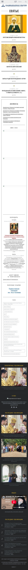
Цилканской (7, 245)
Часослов (6, 316)
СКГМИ (5, 339)
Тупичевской (14, 247)
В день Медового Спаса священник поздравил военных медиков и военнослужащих (13, 552)
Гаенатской (14, 246)
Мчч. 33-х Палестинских (12, 262)
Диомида (22, 260)
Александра (12, 264)
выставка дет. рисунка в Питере (11, 321)
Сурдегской (7, 247)
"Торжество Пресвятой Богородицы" (12, 266)
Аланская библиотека (9, 334)
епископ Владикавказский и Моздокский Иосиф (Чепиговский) (13, 345)
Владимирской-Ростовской (17, 245)
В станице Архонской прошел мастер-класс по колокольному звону (15, 538)
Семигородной (18, 243)
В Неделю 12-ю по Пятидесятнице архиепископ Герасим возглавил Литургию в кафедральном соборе (15, 524)
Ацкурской (21, 244)
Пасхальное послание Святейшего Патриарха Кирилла (11, 121)
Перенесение (14, 258)
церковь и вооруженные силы (11, 341)
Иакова (12, 265)
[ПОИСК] (26, 1)
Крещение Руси (7, 326)
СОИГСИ (5, 347)
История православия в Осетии (11, 336)
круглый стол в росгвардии (10, 324)
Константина (22, 263)
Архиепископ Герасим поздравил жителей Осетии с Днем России (13, 108)
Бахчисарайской (14, 249)
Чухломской (19, 246)
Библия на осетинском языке (10, 319)
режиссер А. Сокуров (9, 309)
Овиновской (20, 241)
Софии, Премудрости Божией (15, 239)
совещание (6, 329)
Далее (14, 39)
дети (5, 314)
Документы (14, 104)
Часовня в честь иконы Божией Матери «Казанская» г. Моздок (13, 351)
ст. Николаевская (8, 311)
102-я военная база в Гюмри (10, 331)
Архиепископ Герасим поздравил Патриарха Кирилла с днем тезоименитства (14, 111)
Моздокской (8, 246)
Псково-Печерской (10, 243)
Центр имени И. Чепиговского (10, 279)
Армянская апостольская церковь (11, 353)
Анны (7, 265)
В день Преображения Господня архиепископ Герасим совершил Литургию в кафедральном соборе (16, 545)
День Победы (7, 306)
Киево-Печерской (13, 241)
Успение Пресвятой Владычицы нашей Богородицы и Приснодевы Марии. (14, 237)
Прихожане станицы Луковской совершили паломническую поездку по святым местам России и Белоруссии (14, 460)
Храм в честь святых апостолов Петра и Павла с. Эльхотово (13, 304)
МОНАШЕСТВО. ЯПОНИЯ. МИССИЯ (14, 511)
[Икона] (14, 234)
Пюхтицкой (6, 244)
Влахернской (20, 247)
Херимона (5, 263)
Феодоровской (18, 265)
